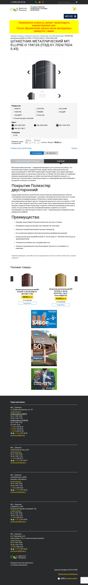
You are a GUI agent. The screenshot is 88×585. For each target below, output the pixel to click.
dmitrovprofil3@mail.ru (18, 521)
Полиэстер (40, 115)
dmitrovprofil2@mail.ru (18, 492)
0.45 (16, 135)
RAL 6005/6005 (42, 125)
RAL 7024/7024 (64, 125)
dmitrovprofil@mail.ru (18, 435)
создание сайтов (71, 578)
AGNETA (17, 109)
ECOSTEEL (40, 109)
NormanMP (63, 109)
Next (59, 72)
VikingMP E (18, 115)
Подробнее (27, 303)
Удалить (74, 148)
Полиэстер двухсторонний (24, 118)
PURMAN (40, 112)
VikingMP (62, 112)
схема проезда (16, 412)
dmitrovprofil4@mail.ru (18, 551)
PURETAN (18, 112)
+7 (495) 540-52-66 (18, 2)
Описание (61, 161)
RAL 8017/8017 (20, 128)
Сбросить (52, 153)
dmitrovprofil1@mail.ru (18, 462)
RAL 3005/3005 (20, 125)
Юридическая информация (67, 574)
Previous (29, 72)
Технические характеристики (27, 161)
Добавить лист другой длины (21, 148)
